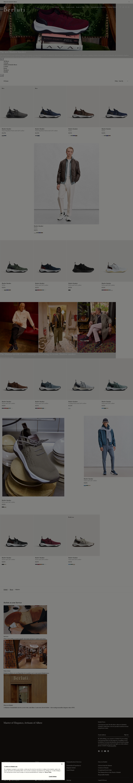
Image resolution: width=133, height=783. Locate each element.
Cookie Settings (53, 776)
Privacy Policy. (48, 772)
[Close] (62, 764)
